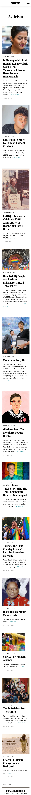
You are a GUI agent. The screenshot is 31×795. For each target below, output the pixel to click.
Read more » (15, 94)
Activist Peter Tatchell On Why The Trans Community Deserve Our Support (15, 490)
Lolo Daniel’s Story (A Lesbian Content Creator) (14, 143)
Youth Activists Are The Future (14, 710)
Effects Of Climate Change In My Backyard (13, 763)
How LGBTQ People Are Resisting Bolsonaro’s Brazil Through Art (14, 281)
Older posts (7, 784)
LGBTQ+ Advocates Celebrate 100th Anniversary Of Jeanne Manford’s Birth (14, 223)
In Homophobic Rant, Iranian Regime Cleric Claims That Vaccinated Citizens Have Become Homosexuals (15, 68)
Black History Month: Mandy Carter (15, 613)
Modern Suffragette (14, 360)
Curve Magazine (15, 790)
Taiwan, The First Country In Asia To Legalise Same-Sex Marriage (13, 550)
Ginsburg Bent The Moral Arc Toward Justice (13, 433)
